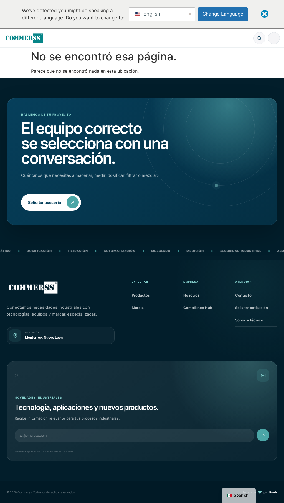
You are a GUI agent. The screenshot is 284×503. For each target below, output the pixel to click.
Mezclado (152, 251)
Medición (187, 251)
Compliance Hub (203, 308)
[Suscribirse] (263, 435)
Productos (152, 296)
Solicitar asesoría (44, 202)
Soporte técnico (255, 321)
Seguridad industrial (232, 251)
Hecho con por (259, 492)
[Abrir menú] (274, 38)
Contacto (255, 296)
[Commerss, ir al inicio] (24, 38)
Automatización (111, 251)
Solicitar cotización (255, 308)
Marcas (152, 308)
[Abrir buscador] (259, 38)
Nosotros (203, 296)
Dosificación (31, 251)
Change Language (222, 14)
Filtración (69, 251)
